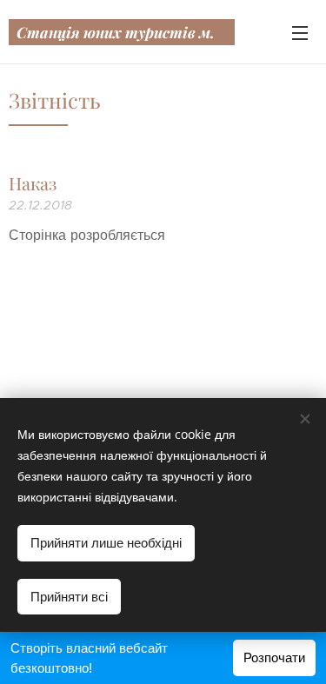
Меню (300, 32)
